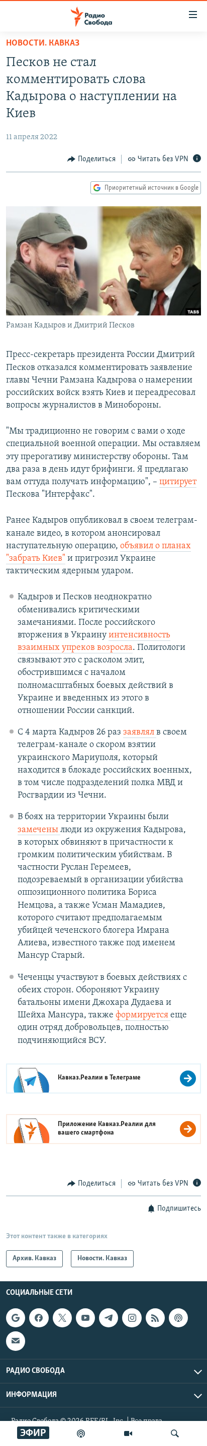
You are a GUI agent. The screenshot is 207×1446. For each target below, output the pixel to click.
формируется (143, 1015)
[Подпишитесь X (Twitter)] (62, 1317)
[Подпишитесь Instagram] (131, 1317)
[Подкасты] (178, 1317)
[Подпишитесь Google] (15, 1317)
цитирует (177, 482)
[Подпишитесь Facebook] (38, 1317)
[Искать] (175, 1433)
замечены (39, 830)
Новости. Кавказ (42, 43)
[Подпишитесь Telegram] (108, 1317)
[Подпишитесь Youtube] (85, 1317)
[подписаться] (15, 1341)
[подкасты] (81, 1433)
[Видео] (128, 1433)
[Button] (91, 159)
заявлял (139, 732)
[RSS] (155, 1317)
